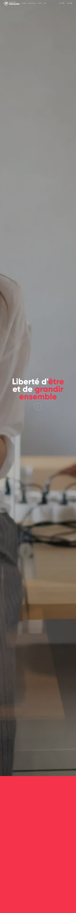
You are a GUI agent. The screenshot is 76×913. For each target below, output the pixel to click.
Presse (68, 3)
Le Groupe (23, 3)
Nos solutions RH (32, 3)
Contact (61, 3)
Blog (45, 3)
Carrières (40, 3)
